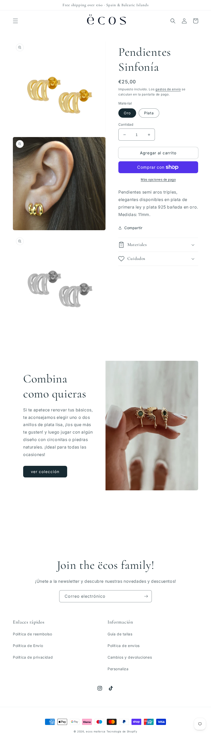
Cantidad (125, 124)
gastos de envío (168, 89)
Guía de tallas (120, 634)
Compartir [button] (133, 228)
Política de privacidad (33, 657)
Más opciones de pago (158, 179)
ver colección (45, 471)
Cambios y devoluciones (130, 657)
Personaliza (118, 669)
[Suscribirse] (146, 596)
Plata (149, 113)
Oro (127, 113)
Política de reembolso (32, 634)
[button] (15, 21)
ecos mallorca (96, 731)
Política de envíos (124, 645)
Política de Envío (28, 645)
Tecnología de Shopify (122, 731)
